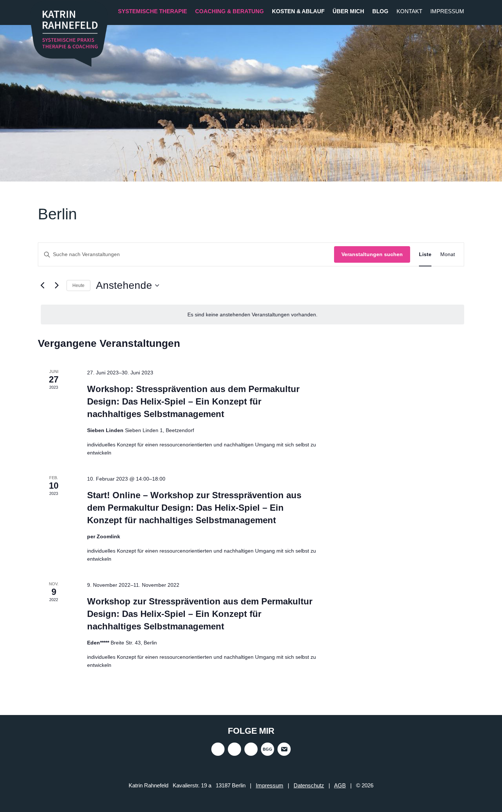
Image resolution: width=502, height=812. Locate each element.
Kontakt (409, 11)
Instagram (218, 749)
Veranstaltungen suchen (372, 254)
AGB (340, 785)
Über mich (348, 11)
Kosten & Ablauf (298, 11)
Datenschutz (309, 785)
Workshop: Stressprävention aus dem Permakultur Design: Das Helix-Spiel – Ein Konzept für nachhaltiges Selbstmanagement (193, 401)
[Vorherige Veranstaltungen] (42, 285)
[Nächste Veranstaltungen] (56, 285)
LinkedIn (251, 749)
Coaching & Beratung (229, 11)
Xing (234, 749)
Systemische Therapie (152, 11)
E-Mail (284, 749)
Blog (380, 11)
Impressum (447, 11)
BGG (267, 749)
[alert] (252, 315)
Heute (78, 285)
